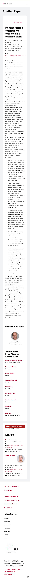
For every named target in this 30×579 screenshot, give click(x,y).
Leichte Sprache (10, 497)
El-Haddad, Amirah (10, 367)
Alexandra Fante (10, 455)
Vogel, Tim (8, 406)
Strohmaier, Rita (10, 393)
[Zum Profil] (21, 459)
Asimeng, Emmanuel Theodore (14, 360)
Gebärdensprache (10, 500)
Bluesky (6, 518)
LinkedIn (6, 525)
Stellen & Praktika (10, 487)
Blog (5, 534)
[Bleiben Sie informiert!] (15, 426)
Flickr (6, 538)
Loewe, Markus (9, 373)
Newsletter (7, 528)
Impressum (8, 574)
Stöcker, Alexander (11, 400)
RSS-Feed (7, 531)
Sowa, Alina (8, 386)
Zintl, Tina (8, 413)
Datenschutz (8, 572)
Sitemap (7, 507)
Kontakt (7, 490)
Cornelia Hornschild (11, 439)
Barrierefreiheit (10, 504)
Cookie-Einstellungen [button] (12, 569)
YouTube (6, 521)
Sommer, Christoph (11, 380)
